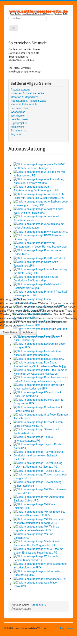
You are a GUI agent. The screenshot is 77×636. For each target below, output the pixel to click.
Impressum (52, 337)
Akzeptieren (10, 332)
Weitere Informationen (31, 337)
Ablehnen (28, 332)
